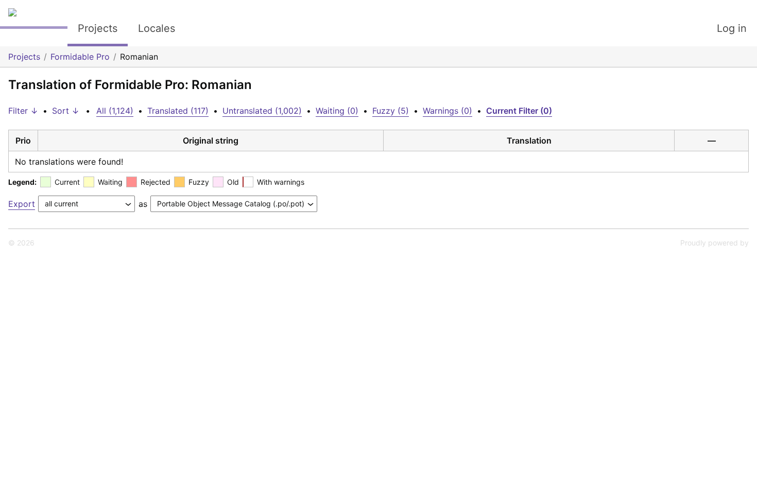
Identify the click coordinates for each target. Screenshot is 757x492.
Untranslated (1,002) (262, 111)
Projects (97, 28)
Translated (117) (178, 111)
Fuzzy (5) (390, 111)
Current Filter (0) (519, 111)
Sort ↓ (65, 111)
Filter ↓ (23, 111)
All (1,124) (114, 111)
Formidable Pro (80, 56)
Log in (732, 28)
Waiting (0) (337, 111)
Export (21, 204)
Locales (156, 28)
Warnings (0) (447, 111)
